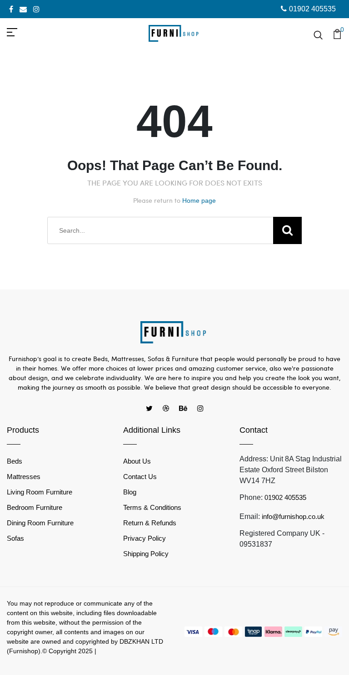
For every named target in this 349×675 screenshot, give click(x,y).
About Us (137, 461)
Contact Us (140, 476)
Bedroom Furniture (34, 507)
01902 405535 (312, 9)
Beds (14, 461)
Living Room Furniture (39, 492)
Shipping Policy (146, 554)
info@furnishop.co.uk (293, 516)
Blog (129, 492)
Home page (199, 200)
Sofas (15, 538)
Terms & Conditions (152, 507)
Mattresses (23, 476)
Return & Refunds (149, 523)
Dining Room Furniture (40, 523)
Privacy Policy (144, 538)
